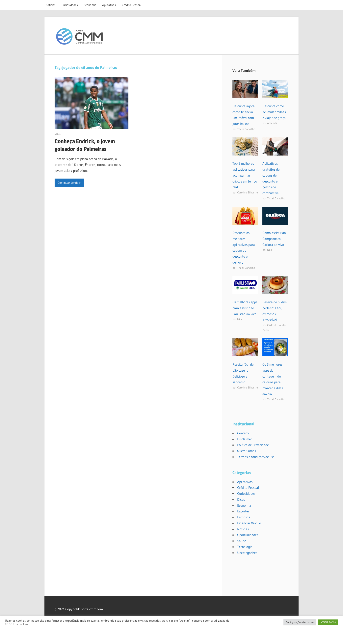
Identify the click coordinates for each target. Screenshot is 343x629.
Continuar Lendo (68, 183)
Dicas (241, 499)
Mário (58, 134)
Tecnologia (244, 547)
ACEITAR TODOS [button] (328, 622)
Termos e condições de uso (256, 457)
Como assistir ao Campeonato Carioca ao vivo (274, 239)
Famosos (243, 517)
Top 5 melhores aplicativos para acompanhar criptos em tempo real (244, 175)
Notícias (50, 5)
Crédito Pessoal (132, 5)
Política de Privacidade (253, 445)
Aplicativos (109, 5)
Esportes (243, 511)
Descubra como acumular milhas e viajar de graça (274, 112)
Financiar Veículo (249, 523)
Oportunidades (247, 535)
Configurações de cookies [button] (300, 622)
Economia (90, 5)
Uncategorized (247, 553)
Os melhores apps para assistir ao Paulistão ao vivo (244, 308)
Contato (243, 433)
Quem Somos (246, 451)
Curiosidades (70, 5)
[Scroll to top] (336, 622)
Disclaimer (244, 439)
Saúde (241, 541)
